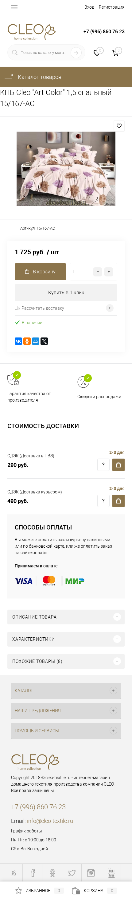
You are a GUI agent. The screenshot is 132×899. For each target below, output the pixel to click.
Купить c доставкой (118, 465)
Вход (89, 7)
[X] (44, 341)
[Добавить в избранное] (119, 126)
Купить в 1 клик (66, 293)
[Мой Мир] (35, 341)
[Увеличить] (66, 169)
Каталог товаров (39, 77)
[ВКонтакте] (18, 341)
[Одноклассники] (27, 341)
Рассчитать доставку (42, 308)
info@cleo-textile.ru (50, 821)
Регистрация (112, 7)
